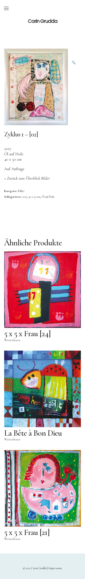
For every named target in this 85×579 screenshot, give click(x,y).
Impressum (55, 568)
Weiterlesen (12, 340)
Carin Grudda (42, 21)
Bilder (21, 191)
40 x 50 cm (34, 197)
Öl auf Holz (47, 197)
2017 (24, 197)
